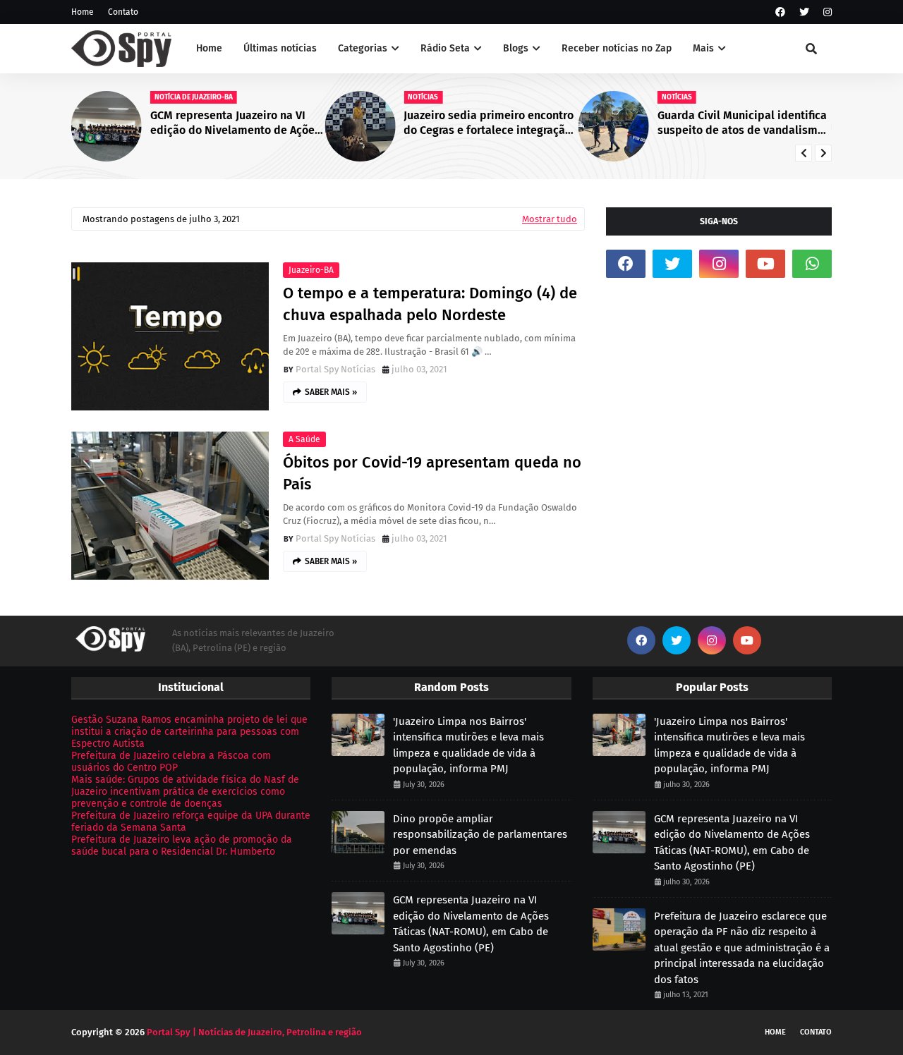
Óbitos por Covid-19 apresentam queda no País (432, 473)
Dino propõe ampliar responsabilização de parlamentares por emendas (480, 834)
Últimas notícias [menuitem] (280, 48)
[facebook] (780, 12)
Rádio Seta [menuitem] (445, 48)
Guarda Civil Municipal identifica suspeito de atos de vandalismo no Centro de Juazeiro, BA (742, 123)
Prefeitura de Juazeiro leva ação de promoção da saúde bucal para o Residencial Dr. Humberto (181, 846)
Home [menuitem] (209, 48)
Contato (123, 12)
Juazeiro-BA (311, 270)
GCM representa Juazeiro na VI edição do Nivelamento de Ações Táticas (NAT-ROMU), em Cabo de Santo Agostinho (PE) (235, 123)
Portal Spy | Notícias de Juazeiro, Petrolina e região (254, 1032)
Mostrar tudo (549, 219)
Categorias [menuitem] (362, 48)
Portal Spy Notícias (335, 369)
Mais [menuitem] (703, 48)
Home (82, 12)
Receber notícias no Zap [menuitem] (617, 48)
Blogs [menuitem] (515, 48)
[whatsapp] (812, 264)
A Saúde (304, 439)
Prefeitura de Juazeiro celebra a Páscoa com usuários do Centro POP (171, 762)
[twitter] (804, 12)
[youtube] (765, 264)
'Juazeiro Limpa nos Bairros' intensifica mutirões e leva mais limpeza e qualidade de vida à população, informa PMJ (468, 745)
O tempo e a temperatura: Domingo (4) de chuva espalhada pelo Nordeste (430, 303)
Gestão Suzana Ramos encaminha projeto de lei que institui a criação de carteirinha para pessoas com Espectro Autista (189, 732)
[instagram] (826, 12)
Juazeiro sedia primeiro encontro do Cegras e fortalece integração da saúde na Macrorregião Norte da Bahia (489, 123)
